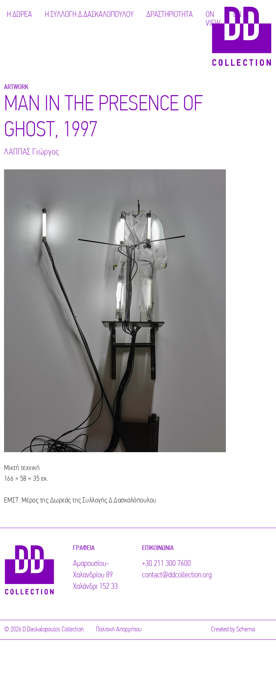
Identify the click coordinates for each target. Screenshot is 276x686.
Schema (245, 629)
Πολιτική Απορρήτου (119, 629)
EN (237, 15)
